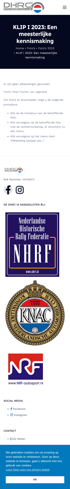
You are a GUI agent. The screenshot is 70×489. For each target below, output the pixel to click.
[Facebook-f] (8, 189)
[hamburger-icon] (64, 7)
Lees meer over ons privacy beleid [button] (28, 469)
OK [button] (35, 479)
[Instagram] (19, 189)
